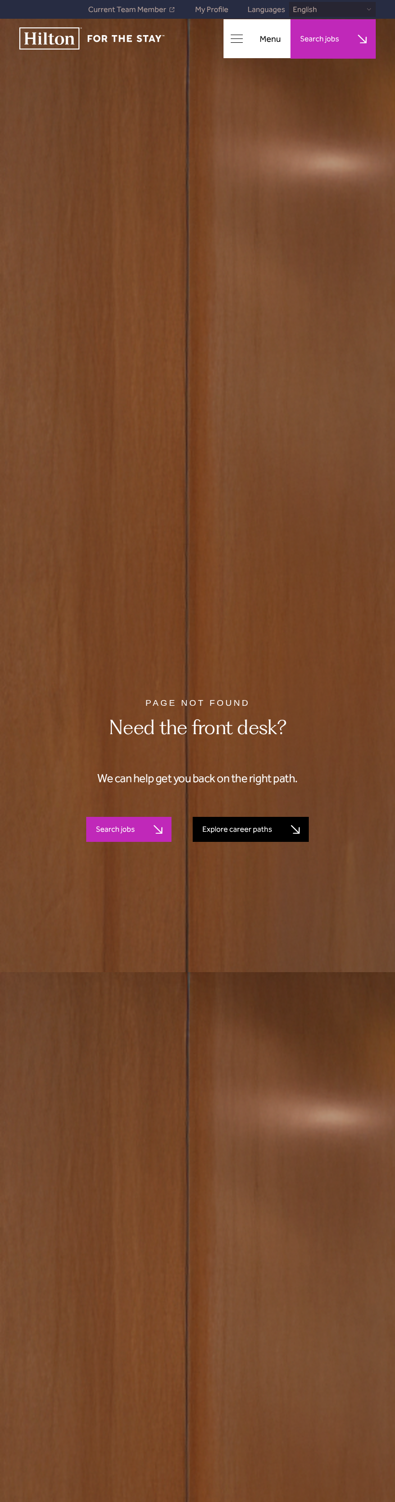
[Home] (92, 39)
